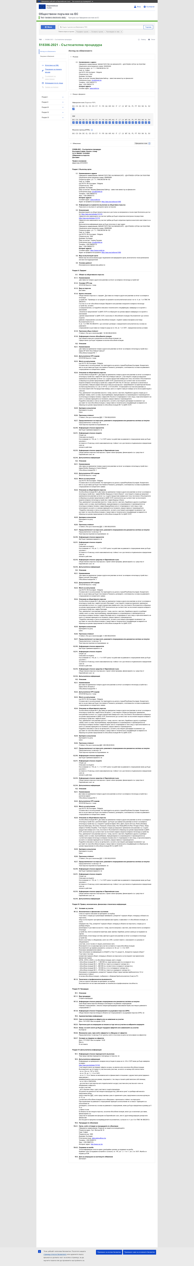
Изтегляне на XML (52, 65)
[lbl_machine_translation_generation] (92, 130)
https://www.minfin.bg (97, 250)
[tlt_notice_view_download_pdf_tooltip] (73, 122)
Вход (139, 7)
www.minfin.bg (94, 88)
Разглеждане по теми (113, 31)
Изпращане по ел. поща (54, 83)
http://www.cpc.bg (97, 1144)
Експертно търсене (97, 31)
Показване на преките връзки (53, 71)
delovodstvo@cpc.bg (99, 1138)
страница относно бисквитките (55, 1254)
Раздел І (45, 97)
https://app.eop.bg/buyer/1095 (111, 201)
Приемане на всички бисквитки (109, 1252)
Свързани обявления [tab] (47, 56)
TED (40, 39)
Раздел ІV (45, 112)
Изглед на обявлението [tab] (48, 51)
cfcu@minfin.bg (96, 80)
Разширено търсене (82, 31)
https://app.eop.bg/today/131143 (89, 1065)
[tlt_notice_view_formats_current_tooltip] (149, 143)
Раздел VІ (45, 117)
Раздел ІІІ (45, 107)
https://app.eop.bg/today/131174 (91, 214)
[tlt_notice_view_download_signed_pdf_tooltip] (73, 109)
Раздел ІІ (45, 102)
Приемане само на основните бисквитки (139, 1252)
